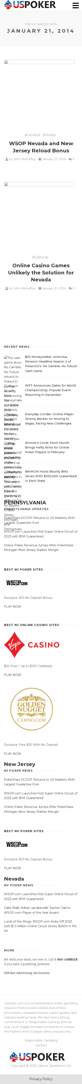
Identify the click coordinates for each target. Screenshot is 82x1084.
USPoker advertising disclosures (26, 973)
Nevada (14, 879)
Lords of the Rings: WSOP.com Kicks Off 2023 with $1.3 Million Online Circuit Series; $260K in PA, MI (40, 926)
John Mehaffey (24, 159)
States (50, 135)
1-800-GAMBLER (66, 959)
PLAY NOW (12, 606)
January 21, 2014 (54, 159)
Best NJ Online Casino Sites (31, 625)
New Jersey (19, 764)
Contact (41, 1045)
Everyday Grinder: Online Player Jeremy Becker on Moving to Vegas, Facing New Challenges (49, 419)
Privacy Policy (41, 1079)
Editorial (41, 257)
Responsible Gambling (41, 1040)
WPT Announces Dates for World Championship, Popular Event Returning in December (50, 390)
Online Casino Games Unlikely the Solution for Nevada (41, 272)
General (33, 135)
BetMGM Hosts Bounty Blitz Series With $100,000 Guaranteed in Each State (51, 476)
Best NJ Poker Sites (23, 569)
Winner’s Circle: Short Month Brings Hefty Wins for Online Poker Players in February (47, 447)
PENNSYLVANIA (25, 503)
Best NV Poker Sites (24, 831)
